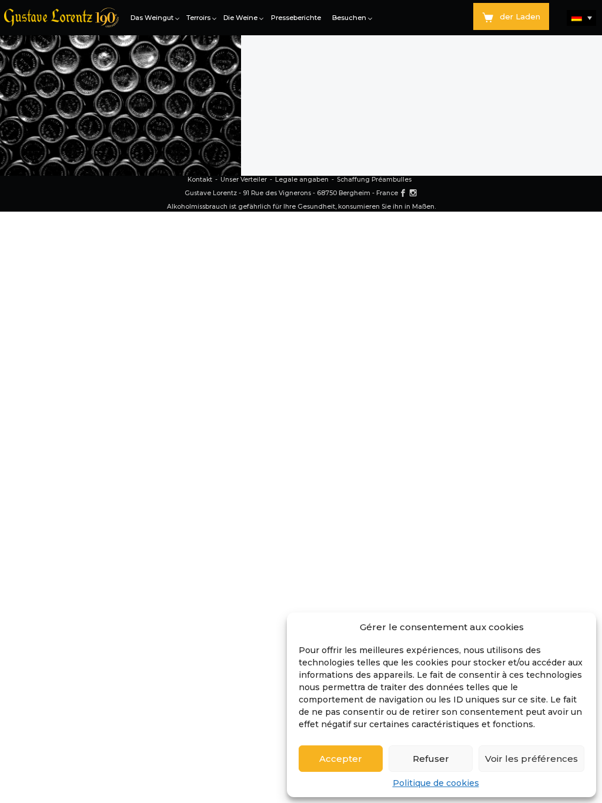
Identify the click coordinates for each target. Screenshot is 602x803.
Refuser (431, 758)
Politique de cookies (436, 783)
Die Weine (240, 18)
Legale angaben (302, 179)
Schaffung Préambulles (374, 179)
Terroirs (198, 18)
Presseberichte (296, 18)
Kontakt (200, 179)
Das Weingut (152, 18)
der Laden (520, 16)
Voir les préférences (531, 758)
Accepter (340, 758)
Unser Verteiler (243, 179)
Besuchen (349, 18)
